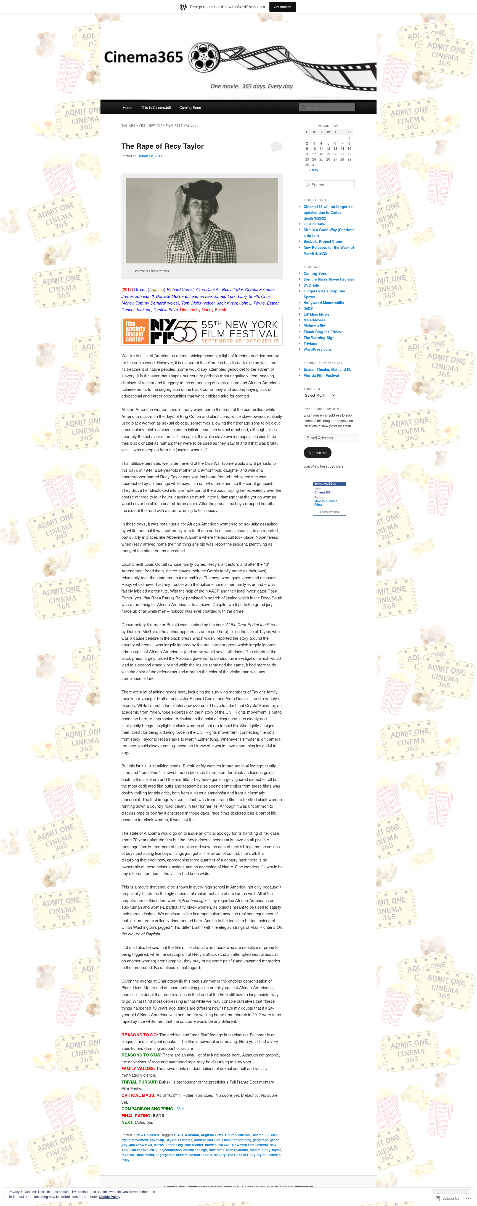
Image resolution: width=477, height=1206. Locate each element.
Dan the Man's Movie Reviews (329, 279)
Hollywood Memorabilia (324, 302)
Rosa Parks (145, 1154)
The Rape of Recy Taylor (162, 146)
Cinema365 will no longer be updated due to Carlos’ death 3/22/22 (328, 212)
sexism (182, 1154)
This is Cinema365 (156, 107)
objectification (171, 1149)
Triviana (310, 343)
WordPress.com (317, 349)
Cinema (331, 501)
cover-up (157, 1139)
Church (231, 1134)
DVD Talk (311, 285)
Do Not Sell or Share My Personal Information (277, 1186)
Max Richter (193, 1144)
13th (180, 1108)
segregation (165, 1154)
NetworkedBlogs (325, 483)
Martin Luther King (168, 1144)
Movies (319, 501)
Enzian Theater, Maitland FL (327, 369)
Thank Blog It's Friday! (323, 331)
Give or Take (314, 223)
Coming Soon (190, 107)
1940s (178, 1134)
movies (211, 1144)
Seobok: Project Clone (323, 241)
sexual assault (200, 1154)
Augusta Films (212, 1134)
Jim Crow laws (140, 1144)
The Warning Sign (319, 337)
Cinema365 (260, 1134)
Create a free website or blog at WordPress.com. (202, 1186)
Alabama (192, 1134)
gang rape (261, 1139)
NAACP (224, 1144)
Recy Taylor (271, 1149)
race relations (237, 1149)
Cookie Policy (109, 1196)
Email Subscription (321, 409)
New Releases (147, 1134)
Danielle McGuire (207, 1139)
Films (226, 1139)
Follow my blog (329, 511)
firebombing (241, 1139)
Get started (283, 7)
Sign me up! (318, 452)
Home (127, 107)
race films (216, 1149)
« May (313, 169)
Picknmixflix (314, 325)
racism (255, 1149)
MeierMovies (314, 319)
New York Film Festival (250, 1144)
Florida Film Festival (321, 375)
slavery (220, 1154)
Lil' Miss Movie (316, 314)
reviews (127, 1154)
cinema (244, 1134)
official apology (195, 1149)
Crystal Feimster (179, 1139)
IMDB (308, 308)
